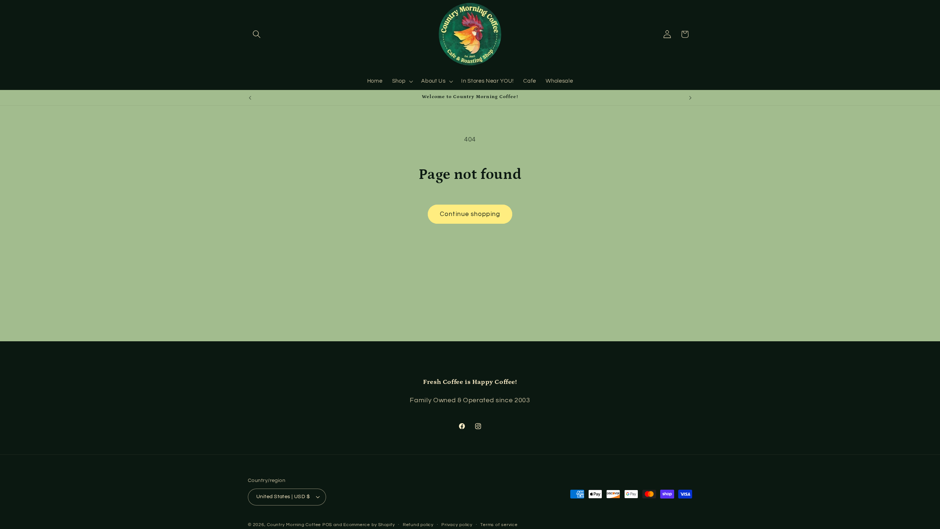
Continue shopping (470, 214)
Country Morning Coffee (294, 524)
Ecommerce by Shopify (369, 524)
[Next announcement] (690, 97)
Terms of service (498, 524)
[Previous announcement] (250, 97)
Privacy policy (457, 524)
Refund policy (418, 524)
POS (327, 524)
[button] (256, 34)
